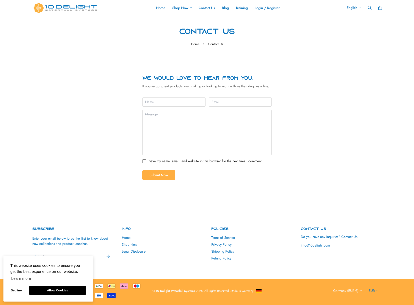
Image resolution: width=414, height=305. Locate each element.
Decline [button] (16, 290)
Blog (225, 7)
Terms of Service (223, 237)
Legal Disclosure (134, 251)
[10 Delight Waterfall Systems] (65, 8)
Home (160, 7)
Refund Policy (221, 258)
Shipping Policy (222, 251)
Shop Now (180, 7)
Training (242, 7)
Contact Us (207, 7)
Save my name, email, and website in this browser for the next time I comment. (206, 161)
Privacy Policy (221, 244)
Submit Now (158, 175)
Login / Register (267, 7)
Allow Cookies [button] (57, 290)
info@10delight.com (315, 245)
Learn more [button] (21, 278)
